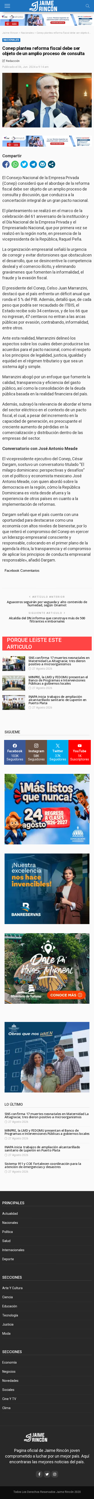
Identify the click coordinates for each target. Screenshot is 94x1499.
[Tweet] (24, 164)
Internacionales (13, 1250)
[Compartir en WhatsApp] (15, 164)
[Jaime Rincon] (39, 1437)
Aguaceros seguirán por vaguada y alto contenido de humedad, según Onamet (47, 603)
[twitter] (47, 1474)
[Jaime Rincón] (47, 5)
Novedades (10, 1380)
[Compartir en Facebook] (6, 164)
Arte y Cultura (12, 1288)
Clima (6, 1408)
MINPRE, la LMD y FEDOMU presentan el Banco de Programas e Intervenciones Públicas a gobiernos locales (58, 680)
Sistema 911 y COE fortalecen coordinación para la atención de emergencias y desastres (43, 1165)
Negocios (9, 1371)
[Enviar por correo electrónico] (42, 164)
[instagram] (54, 1474)
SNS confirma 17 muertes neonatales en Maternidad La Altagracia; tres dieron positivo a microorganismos (59, 660)
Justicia (7, 1324)
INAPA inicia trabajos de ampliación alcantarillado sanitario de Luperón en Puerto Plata (57, 699)
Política (7, 1232)
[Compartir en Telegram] (33, 164)
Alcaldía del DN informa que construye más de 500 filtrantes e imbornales (47, 619)
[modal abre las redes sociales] (51, 164)
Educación (9, 1306)
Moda (6, 1333)
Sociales (8, 1390)
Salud (6, 1241)
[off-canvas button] (7, 6)
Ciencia (7, 1297)
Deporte (8, 1259)
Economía (9, 1362)
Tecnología (10, 1315)
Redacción (13, 61)
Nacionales (11, 39)
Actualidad (10, 1213)
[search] (88, 6)
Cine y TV (9, 1399)
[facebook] (39, 1474)
